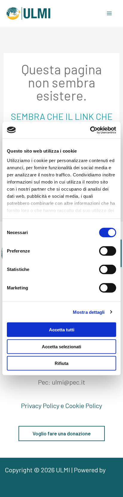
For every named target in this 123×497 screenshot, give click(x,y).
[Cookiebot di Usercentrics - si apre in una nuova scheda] (90, 130)
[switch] (107, 251)
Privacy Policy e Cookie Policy (61, 405)
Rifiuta (61, 363)
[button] (62, 433)
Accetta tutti (61, 329)
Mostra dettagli (89, 311)
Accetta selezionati (61, 346)
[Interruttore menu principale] (109, 13)
